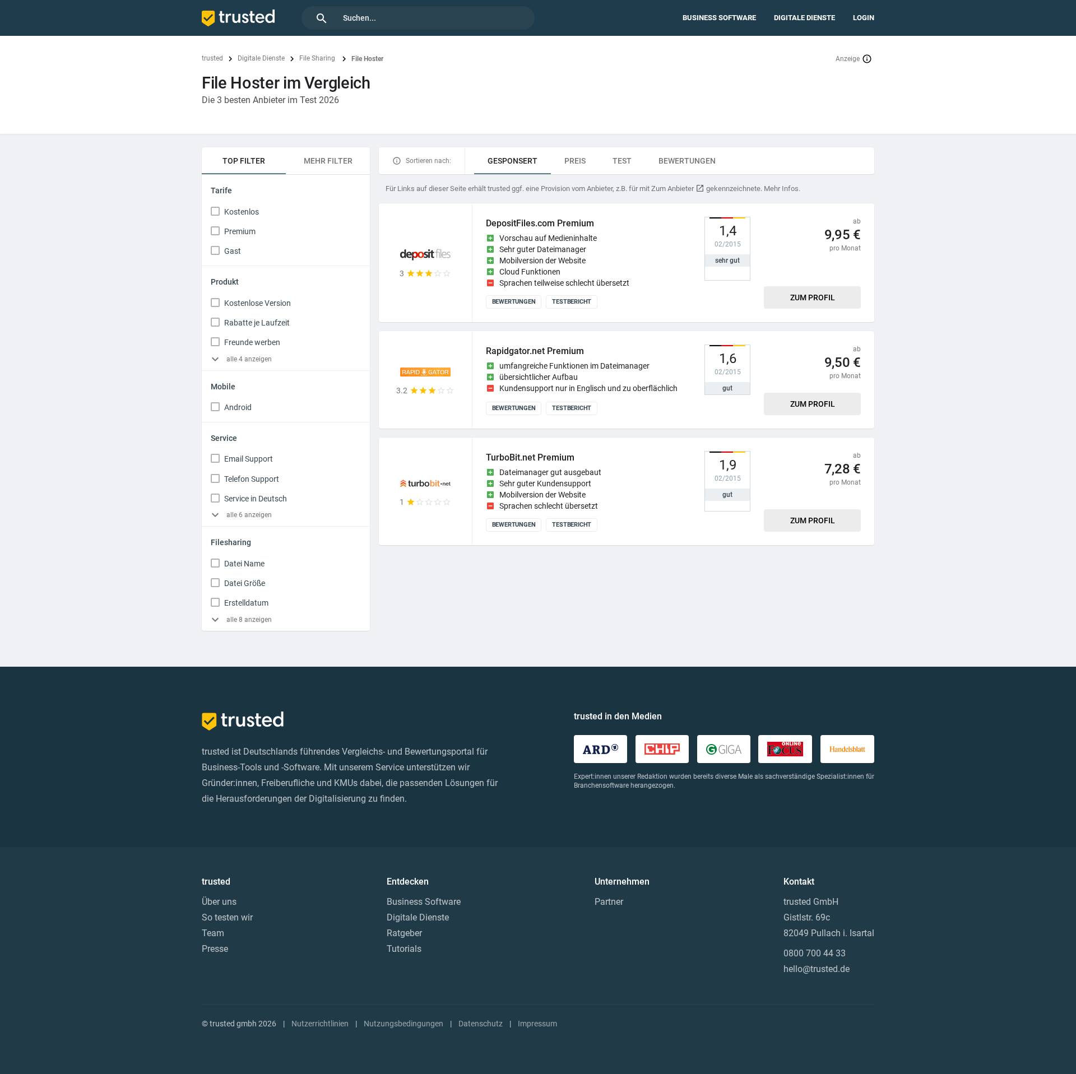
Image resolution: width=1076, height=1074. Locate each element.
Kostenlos (241, 211)
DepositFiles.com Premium (540, 223)
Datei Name (244, 563)
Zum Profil (812, 297)
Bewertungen (687, 160)
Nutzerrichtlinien (320, 1023)
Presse (215, 948)
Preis (575, 160)
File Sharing (318, 58)
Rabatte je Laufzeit (257, 322)
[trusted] (238, 17)
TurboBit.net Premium (530, 457)
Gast (232, 251)
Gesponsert (512, 160)
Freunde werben (252, 342)
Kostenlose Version (257, 303)
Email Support (248, 458)
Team (213, 933)
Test (622, 160)
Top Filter (243, 160)
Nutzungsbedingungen (403, 1023)
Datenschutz (480, 1023)
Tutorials (404, 948)
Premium (240, 231)
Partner (609, 901)
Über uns (219, 901)
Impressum (537, 1023)
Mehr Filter (328, 160)
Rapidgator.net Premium (535, 351)
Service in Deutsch (255, 498)
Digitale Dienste (804, 17)
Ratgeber (404, 933)
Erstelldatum (246, 602)
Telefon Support (251, 479)
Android (238, 407)
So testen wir (227, 917)
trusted (212, 58)
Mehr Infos (781, 188)
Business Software (719, 17)
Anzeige (848, 59)
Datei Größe (244, 583)
